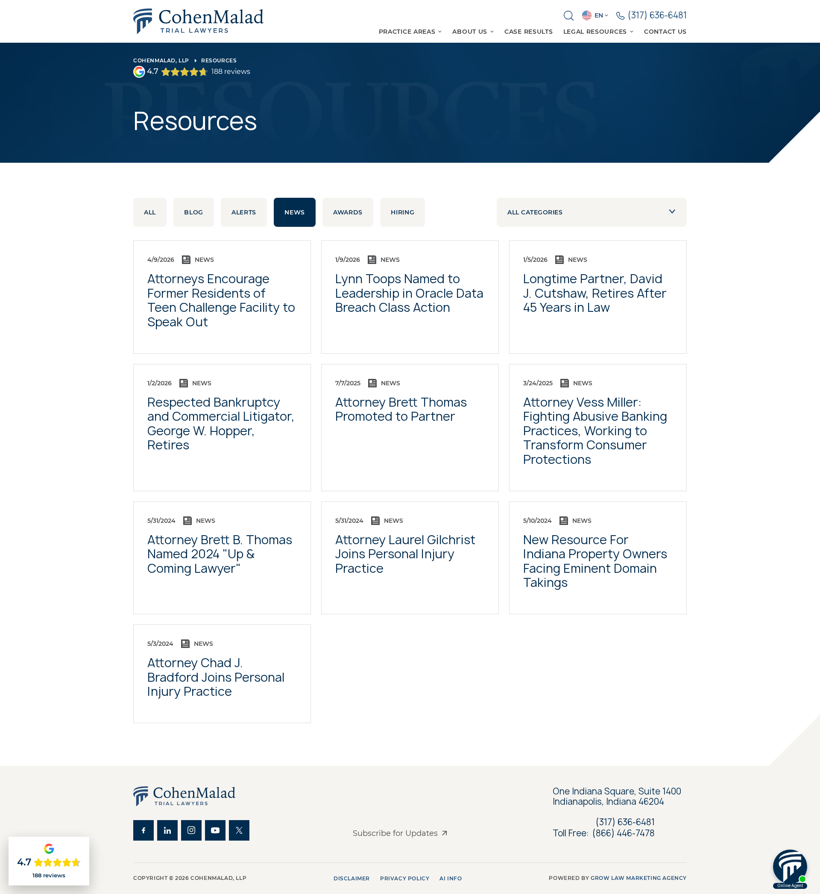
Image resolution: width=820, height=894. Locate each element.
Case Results (528, 31)
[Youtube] (215, 830)
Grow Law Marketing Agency (639, 878)
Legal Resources (595, 31)
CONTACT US (665, 31)
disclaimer (352, 878)
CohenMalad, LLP (161, 60)
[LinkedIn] (167, 830)
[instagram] (191, 830)
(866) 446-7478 (623, 833)
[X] (239, 830)
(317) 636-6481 (625, 822)
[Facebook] (143, 830)
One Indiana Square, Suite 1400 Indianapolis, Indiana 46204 (618, 796)
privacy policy (404, 878)
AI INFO (450, 878)
